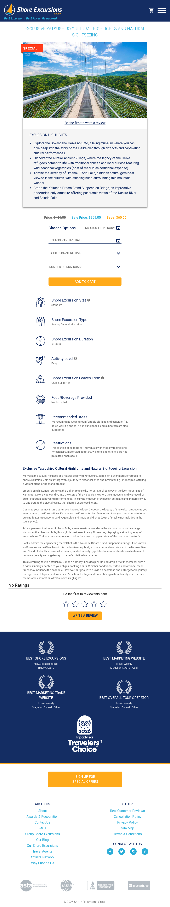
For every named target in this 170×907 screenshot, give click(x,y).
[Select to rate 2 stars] (75, 604)
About (42, 811)
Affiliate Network (42, 857)
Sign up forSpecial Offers (85, 779)
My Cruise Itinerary (100, 228)
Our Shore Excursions (42, 846)
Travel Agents (42, 851)
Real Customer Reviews (127, 811)
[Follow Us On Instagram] (133, 851)
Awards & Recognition (42, 817)
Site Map (127, 828)
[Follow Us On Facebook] (110, 851)
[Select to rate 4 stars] (94, 604)
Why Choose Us (42, 863)
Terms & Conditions (127, 834)
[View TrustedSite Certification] (139, 885)
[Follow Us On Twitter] (121, 851)
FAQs (42, 828)
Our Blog (42, 840)
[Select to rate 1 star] (66, 604)
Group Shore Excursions (42, 834)
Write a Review (85, 616)
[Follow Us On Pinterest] (145, 851)
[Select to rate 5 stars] (103, 604)
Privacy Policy (127, 822)
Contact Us (42, 822)
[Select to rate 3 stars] (84, 604)
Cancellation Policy (127, 817)
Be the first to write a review (85, 123)
